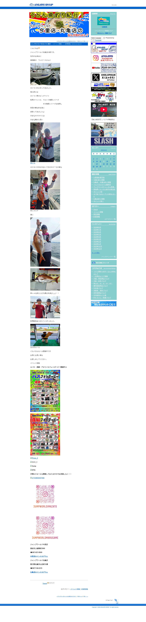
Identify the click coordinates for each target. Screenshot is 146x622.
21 (110, 164)
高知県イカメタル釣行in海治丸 (104, 189)
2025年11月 (97, 249)
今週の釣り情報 (99, 180)
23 (93, 166)
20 (107, 164)
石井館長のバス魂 (99, 295)
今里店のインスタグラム (39, 556)
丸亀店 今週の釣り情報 (102, 182)
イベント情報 (75, 589)
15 (114, 161)
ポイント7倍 (97, 192)
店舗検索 (104, 27)
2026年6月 (97, 232)
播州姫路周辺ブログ (100, 286)
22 (114, 164)
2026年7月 (97, 230)
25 (100, 166)
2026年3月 (97, 239)
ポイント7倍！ (98, 201)
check (95, 209)
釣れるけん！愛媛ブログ (105, 33)
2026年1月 (97, 244)
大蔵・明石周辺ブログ (101, 279)
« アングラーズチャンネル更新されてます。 (67, 41)
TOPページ (80, 41)
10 (97, 161)
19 (103, 164)
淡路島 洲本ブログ (100, 290)
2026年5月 (97, 234)
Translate (98, 40)
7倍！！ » (85, 41)
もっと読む (96, 253)
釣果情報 (85, 589)
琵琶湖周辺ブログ (99, 293)
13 (107, 161)
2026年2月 (97, 242)
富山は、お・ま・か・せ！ (103, 283)
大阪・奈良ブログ (99, 281)
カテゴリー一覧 (110, 219)
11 (100, 161)
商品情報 (96, 214)
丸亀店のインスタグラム (39, 572)
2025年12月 (97, 246)
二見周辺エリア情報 (100, 276)
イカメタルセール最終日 (102, 184)
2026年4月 (97, 237)
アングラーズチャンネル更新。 (104, 187)
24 (97, 166)
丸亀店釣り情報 (99, 199)
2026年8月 (97, 227)
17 (97, 164)
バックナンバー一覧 (108, 257)
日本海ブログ (98, 288)
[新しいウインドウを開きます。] (104, 306)
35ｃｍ (32, 163)
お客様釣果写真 (99, 177)
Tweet (45, 583)
